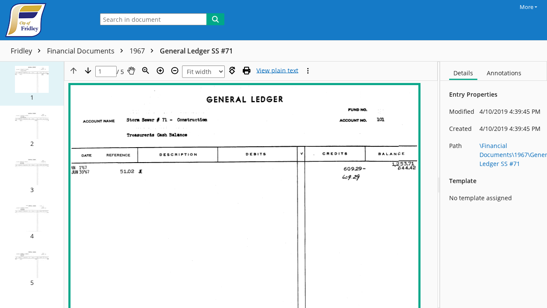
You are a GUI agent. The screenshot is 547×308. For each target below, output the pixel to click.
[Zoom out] (175, 70)
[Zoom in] (160, 70)
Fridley (22, 51)
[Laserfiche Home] (44, 20)
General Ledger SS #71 (196, 51)
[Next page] (88, 70)
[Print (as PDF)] (246, 70)
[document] (493, 185)
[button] (32, 84)
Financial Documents (81, 51)
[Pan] (131, 70)
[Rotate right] (232, 70)
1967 (138, 51)
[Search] (215, 19)
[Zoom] (145, 70)
